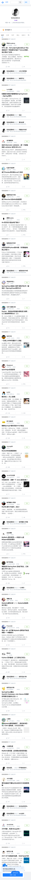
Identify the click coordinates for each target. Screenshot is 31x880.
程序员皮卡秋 (23, 676)
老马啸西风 (10, 140)
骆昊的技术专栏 (11, 243)
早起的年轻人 (10, 281)
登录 (26, 2)
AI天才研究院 (23, 71)
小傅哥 (9, 719)
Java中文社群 (11, 475)
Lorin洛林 (9, 89)
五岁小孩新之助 (11, 307)
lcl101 (8, 392)
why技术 (21, 813)
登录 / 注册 (13, 875)
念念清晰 (9, 533)
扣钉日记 (9, 336)
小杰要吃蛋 (10, 746)
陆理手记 (21, 78)
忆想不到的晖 (10, 168)
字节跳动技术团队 (24, 767)
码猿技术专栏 (23, 129)
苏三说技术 (10, 421)
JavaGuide (10, 824)
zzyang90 (10, 446)
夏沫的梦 (21, 122)
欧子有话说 (10, 562)
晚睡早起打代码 (11, 195)
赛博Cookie (10, 218)
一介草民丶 (22, 587)
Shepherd (10, 365)
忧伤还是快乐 (5, 39)
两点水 (9, 653)
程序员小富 (10, 851)
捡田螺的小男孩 (11, 502)
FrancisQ (9, 626)
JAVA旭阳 (10, 778)
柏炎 (20, 115)
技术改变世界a (23, 806)
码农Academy (11, 43)
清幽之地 (9, 598)
